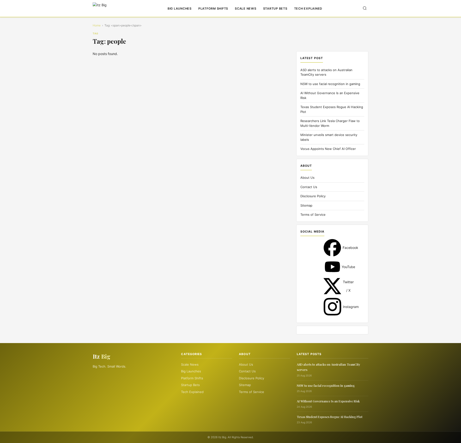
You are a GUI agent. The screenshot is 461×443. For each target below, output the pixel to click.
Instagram (332, 306)
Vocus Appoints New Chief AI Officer (328, 149)
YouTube (332, 266)
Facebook (332, 247)
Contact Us (308, 187)
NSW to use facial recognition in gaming (330, 84)
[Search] (364, 8)
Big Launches (180, 8)
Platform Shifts (213, 8)
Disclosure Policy (313, 196)
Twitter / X (332, 286)
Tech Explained (308, 8)
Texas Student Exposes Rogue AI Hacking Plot (329, 417)
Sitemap (306, 205)
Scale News (245, 8)
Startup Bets (275, 8)
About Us (307, 177)
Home (97, 25)
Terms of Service (313, 214)
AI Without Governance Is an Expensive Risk (328, 401)
